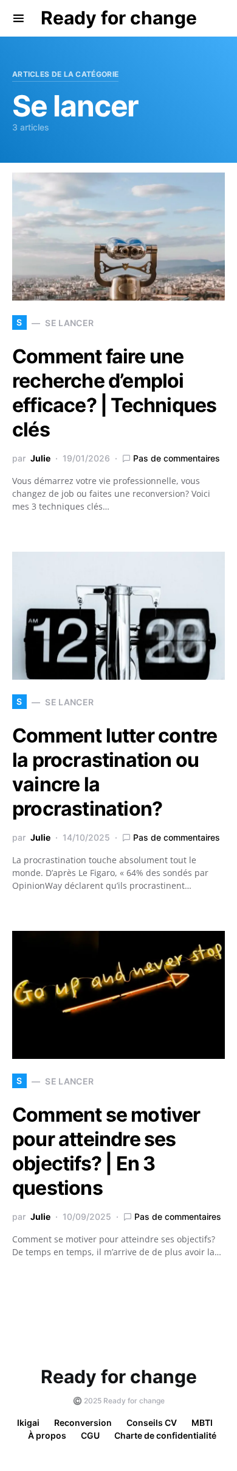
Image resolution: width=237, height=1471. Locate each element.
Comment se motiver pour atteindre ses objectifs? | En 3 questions (106, 1151)
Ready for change (119, 18)
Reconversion (83, 1422)
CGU (90, 1435)
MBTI (202, 1422)
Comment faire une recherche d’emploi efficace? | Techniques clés (114, 392)
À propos (47, 1435)
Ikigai (28, 1422)
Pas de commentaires (176, 458)
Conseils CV (151, 1422)
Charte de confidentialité (165, 1435)
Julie (40, 458)
